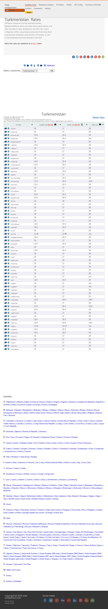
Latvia (13, 480)
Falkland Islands (26, 443)
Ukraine (17, 553)
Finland (41, 443)
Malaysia (45, 485)
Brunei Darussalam (79, 413)
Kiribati (26, 474)
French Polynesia (84, 443)
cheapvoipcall (15, 165)
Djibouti (18, 432)
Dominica (42, 432)
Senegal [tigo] (60, 532)
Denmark (9, 432)
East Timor (10, 437)
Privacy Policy (9, 603)
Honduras (15, 457)
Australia (36, 405)
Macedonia (17, 485)
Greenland (64, 449)
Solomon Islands (68, 535)
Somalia (79, 535)
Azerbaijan (53, 405)
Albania (20, 402)
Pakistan (9, 510)
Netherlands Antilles (34, 496)
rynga (12, 257)
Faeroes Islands (12, 443)
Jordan (23, 468)
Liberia (36, 480)
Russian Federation (32, 527)
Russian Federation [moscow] (82, 524)
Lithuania (62, 480)
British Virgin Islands (62, 413)
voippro (13, 326)
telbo (12, 280)
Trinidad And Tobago (67, 545)
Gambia (16, 449)
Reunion (9, 524)
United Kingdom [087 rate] (43, 556)
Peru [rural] (76, 510)
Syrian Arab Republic (79, 540)
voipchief (13, 310)
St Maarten (74, 537)
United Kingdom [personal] (13, 559)
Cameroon (19, 421)
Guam (91, 449)
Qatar (8, 518)
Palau (17, 510)
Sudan (29, 540)
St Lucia (65, 537)
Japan (16, 468)
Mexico (23, 488)
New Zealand (73, 496)
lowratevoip (14, 217)
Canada (28, 421)
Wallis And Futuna (13, 570)
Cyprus (101, 424)
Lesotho (29, 480)
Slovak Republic (32, 535)
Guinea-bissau (10, 451)
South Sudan (15, 537)
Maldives (53, 485)
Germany (32, 449)
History (48, 8)
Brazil (26, 413)
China (91, 421)
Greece (55, 449)
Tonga (55, 545)
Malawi (37, 485)
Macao (8, 485)
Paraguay (66, 510)
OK (52, 71)
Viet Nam (27, 564)
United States (44, 559)
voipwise (13, 339)
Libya (43, 480)
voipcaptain (14, 300)
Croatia (88, 424)
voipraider (14, 329)
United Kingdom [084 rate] (49, 553)
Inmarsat (30, 462)
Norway (56, 499)
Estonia (67, 437)
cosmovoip (15, 168)
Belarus (46, 410)
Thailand (34, 545)
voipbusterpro (15, 296)
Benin (67, 410)
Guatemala (99, 449)
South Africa (89, 535)
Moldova (41, 488)
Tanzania (25, 545)
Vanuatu (9, 564)
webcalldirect (15, 349)
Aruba (13, 405)
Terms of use (9, 601)
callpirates (14, 155)
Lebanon (21, 480)
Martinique (88, 485)
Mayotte (15, 488)
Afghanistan (10, 402)
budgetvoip (14, 138)
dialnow (13, 175)
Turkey (6, 548)
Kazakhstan (10, 474)
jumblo (13, 211)
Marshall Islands (76, 485)
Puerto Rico (58, 513)
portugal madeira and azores (33, 513)
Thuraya (42, 545)
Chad (80, 421)
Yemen (8, 576)
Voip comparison (10, 6)
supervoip (14, 277)
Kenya (19, 474)
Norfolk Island (14, 499)
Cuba (95, 424)
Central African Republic (67, 421)
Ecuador (19, 437)
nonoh (13, 231)
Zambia (9, 581)
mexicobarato (15, 224)
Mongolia (57, 488)
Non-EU (48, 66)
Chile (86, 421)
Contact (28, 8)
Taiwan (8, 545)
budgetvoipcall (16, 142)
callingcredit (14, 152)
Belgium (53, 410)
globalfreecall (15, 198)
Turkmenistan (16, 548)
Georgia (24, 449)
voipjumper (14, 319)
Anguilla (64, 402)
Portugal (49, 513)
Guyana (28, 451)
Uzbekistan (79, 559)
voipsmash (14, 333)
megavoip (14, 221)
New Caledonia (60, 496)
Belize (60, 410)
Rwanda (45, 527)
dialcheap (14, 171)
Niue (5, 499)
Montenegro (67, 488)
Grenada (73, 449)
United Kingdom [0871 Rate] (65, 556)
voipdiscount (15, 313)
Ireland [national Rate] (53, 462)
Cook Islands (69, 424)
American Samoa (38, 402)
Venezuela (18, 564)
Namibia (9, 496)
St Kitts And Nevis (53, 537)
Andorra (49, 402)
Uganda (9, 553)
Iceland (8, 462)
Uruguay (55, 559)
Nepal (23, 496)
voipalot (13, 283)
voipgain (14, 316)
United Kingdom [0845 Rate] (20, 556)
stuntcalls (14, 273)
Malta (66, 485)
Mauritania (98, 485)
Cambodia (10, 421)
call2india (14, 145)
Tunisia (79, 545)
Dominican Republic (30, 432)
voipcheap (14, 303)
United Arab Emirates (29, 553)
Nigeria (91, 496)
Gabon (8, 449)
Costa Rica (80, 424)
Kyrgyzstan (49, 474)
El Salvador (35, 437)
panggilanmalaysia (17, 237)
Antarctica (72, 402)
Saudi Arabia (48, 532)
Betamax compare (46, 5)
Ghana (39, 449)
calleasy (14, 148)
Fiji (35, 443)
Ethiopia (74, 437)
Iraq (42, 462)
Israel (73, 462)
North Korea (25, 499)
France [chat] (51, 443)
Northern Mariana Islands (41, 499)
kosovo (33, 474)
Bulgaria (91, 413)
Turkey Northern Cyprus (93, 545)
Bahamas (9, 410)
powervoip (14, 250)
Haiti (8, 457)
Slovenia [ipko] (45, 535)
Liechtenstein (52, 480)
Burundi (12, 415)
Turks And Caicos (29, 548)
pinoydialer (14, 244)
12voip (13, 128)
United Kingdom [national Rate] (89, 556)
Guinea (20, 451)
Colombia (19, 424)
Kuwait (40, 474)
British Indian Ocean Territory (41, 413)
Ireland (66, 462)
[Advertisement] (79, 35)
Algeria (27, 402)
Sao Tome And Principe (33, 532)
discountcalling (15, 178)
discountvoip (15, 181)
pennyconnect (15, 240)
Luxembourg (72, 480)
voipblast (14, 287)
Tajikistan (16, 545)
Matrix (69, 5)
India (14, 462)
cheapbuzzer (15, 158)
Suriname (37, 540)
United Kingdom (31, 559)
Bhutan (82, 410)
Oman (8, 504)
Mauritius (6, 488)
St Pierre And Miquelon (89, 537)
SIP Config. (78, 5)
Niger (98, 496)
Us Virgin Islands (66, 559)
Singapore (20, 535)
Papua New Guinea (53, 510)
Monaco (49, 488)
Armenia (6, 405)
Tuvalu (40, 548)
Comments (38, 8)
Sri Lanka (31, 537)
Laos (8, 480)
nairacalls (14, 227)
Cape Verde (37, 421)
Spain (23, 537)
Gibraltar (47, 449)
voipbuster (14, 293)
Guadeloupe (82, 449)
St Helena (40, 537)
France (60, 443)
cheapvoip (14, 161)
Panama (41, 510)
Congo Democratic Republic (44, 424)
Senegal (70, 532)
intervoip (13, 207)
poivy (12, 247)
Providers (60, 5)
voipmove (14, 323)
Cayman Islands (50, 421)
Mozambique (97, 488)
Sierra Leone (9, 535)
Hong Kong (25, 457)
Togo (49, 545)
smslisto (13, 270)
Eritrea (59, 437)
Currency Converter (93, 5)
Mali (60, 485)
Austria (44, 405)
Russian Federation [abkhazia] (34, 524)
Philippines (91, 510)
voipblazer (14, 290)
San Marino (17, 532)
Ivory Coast (86, 462)
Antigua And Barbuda (86, 402)
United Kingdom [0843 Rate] (72, 553)
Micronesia (32, 488)
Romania (17, 524)
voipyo (13, 342)
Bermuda (74, 410)
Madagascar (28, 485)
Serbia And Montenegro (84, 532)
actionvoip (14, 132)
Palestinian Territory (28, 510)
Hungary (34, 457)
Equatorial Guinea (48, 437)
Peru (83, 510)
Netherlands (48, 496)
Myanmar (7, 491)
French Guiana (70, 443)
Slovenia (56, 535)
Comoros (28, 424)
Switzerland (64, 540)
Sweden (56, 540)
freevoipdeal (15, 191)
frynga (13, 194)
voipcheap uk (15, 306)
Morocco (87, 488)
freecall (13, 188)
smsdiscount (15, 267)
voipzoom (14, 346)
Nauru (16, 496)
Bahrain (18, 410)
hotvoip (13, 201)
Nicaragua (83, 496)
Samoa (8, 532)
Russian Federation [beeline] (59, 524)
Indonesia (21, 462)
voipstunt (14, 336)
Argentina (99, 402)
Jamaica (9, 468)
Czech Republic (11, 426)
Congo (59, 424)
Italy (78, 462)
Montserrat (77, 488)
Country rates (30, 5)
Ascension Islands (25, 405)
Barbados (37, 410)
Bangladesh (27, 410)
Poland (18, 513)
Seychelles (99, 532)
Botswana (18, 413)
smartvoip (14, 263)
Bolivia (89, 410)
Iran (37, 462)
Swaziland (47, 540)
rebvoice (13, 254)
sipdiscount (14, 260)
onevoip (13, 234)
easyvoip (14, 184)
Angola (56, 402)
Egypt (26, 437)
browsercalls (15, 135)
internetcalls (14, 204)
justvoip (13, 214)
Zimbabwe (17, 581)
